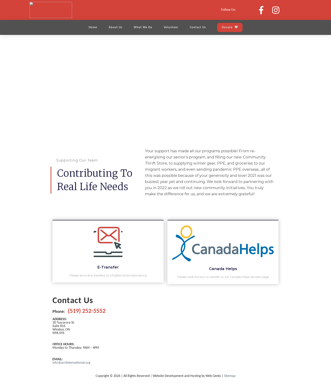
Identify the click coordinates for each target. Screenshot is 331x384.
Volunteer (171, 27)
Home (93, 27)
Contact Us (198, 27)
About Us (115, 27)
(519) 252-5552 (87, 311)
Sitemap (229, 376)
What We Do (143, 27)
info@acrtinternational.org (71, 363)
